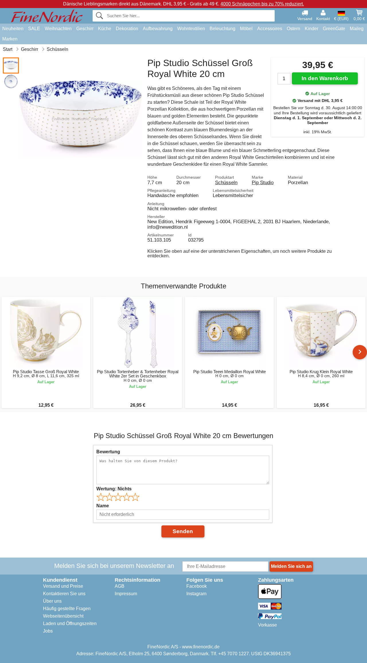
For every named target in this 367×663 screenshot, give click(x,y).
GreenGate (334, 28)
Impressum (126, 593)
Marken (9, 38)
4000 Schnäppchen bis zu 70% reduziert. (262, 3)
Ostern (293, 28)
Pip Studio (263, 182)
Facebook (196, 586)
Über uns (52, 601)
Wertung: (114, 488)
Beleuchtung (222, 28)
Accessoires (269, 28)
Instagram (196, 593)
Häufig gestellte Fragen (67, 608)
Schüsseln (226, 182)
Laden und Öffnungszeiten (70, 623)
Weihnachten (58, 28)
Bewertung (108, 451)
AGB (119, 586)
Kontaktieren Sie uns (64, 593)
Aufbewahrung (158, 28)
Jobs (48, 631)
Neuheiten (13, 28)
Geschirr (84, 28)
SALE (34, 28)
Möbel (246, 28)
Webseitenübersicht (63, 616)
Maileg (357, 28)
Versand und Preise (63, 586)
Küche (104, 28)
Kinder (311, 28)
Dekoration (127, 28)
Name (102, 505)
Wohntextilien (191, 28)
